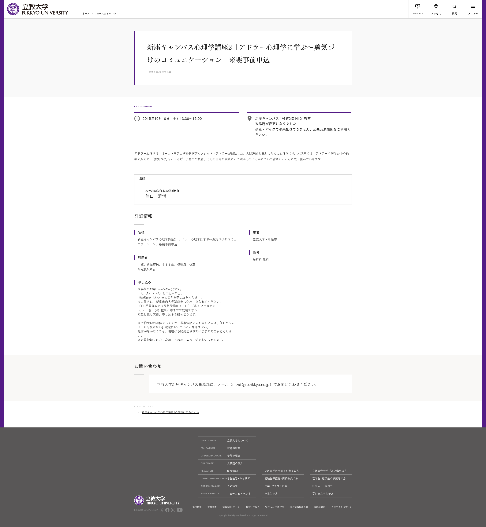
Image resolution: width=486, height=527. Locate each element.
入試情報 (232, 486)
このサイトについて (341, 507)
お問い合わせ (252, 507)
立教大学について (237, 440)
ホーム (85, 13)
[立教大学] (40, 9)
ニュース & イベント (239, 493)
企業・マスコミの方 (275, 486)
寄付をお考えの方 (323, 493)
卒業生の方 (271, 493)
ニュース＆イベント (105, 13)
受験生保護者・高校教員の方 (281, 478)
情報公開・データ (231, 507)
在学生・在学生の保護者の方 (329, 478)
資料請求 (212, 507)
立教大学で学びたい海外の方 (329, 471)
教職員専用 (319, 507)
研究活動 (232, 471)
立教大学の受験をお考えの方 (281, 471)
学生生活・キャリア (238, 478)
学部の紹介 (233, 455)
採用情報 (197, 507)
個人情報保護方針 (299, 507)
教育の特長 (233, 448)
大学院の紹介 (235, 463)
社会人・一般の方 (322, 486)
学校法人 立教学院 (274, 507)
